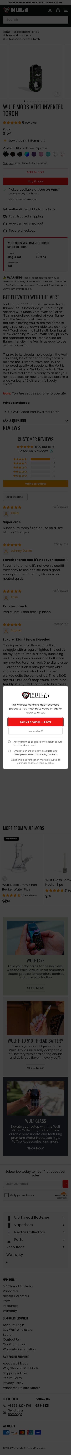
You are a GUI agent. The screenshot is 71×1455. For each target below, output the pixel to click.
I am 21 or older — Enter (35, 722)
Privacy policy (46, 762)
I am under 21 (35, 731)
